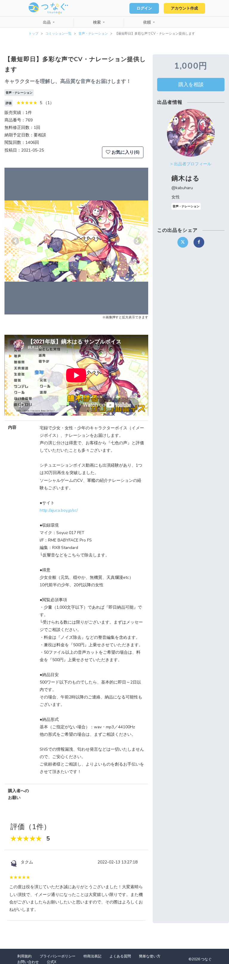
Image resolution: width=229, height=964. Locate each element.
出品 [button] (47, 22)
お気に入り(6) (125, 152)
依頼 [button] (147, 22)
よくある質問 (120, 956)
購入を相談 (191, 84)
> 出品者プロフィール (190, 164)
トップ (33, 33)
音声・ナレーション (93, 33)
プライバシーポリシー (57, 956)
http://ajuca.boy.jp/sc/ (59, 510)
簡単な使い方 (149, 956)
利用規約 (24, 956)
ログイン (144, 8)
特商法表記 (92, 956)
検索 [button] (97, 22)
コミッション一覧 (58, 33)
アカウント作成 (184, 8)
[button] (15, 241)
